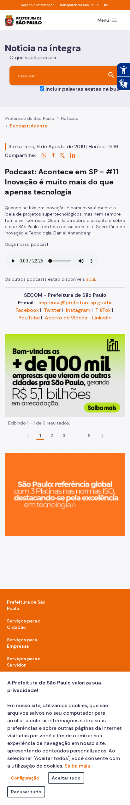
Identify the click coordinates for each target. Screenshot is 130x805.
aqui (90, 279)
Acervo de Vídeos (66, 317)
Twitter (52, 310)
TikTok (103, 310)
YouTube (29, 317)
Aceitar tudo (66, 778)
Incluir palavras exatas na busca (85, 89)
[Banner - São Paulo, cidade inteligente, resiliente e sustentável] (65, 494)
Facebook (27, 310)
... (76, 435)
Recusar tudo (26, 792)
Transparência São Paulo (79, 5)
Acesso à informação (37, 5)
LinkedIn (102, 317)
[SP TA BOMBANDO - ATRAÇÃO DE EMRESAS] (65, 375)
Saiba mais (77, 766)
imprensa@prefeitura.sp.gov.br (75, 302)
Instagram (78, 310)
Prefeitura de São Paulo (29, 118)
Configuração (25, 778)
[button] (102, 436)
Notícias (69, 118)
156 (106, 5)
